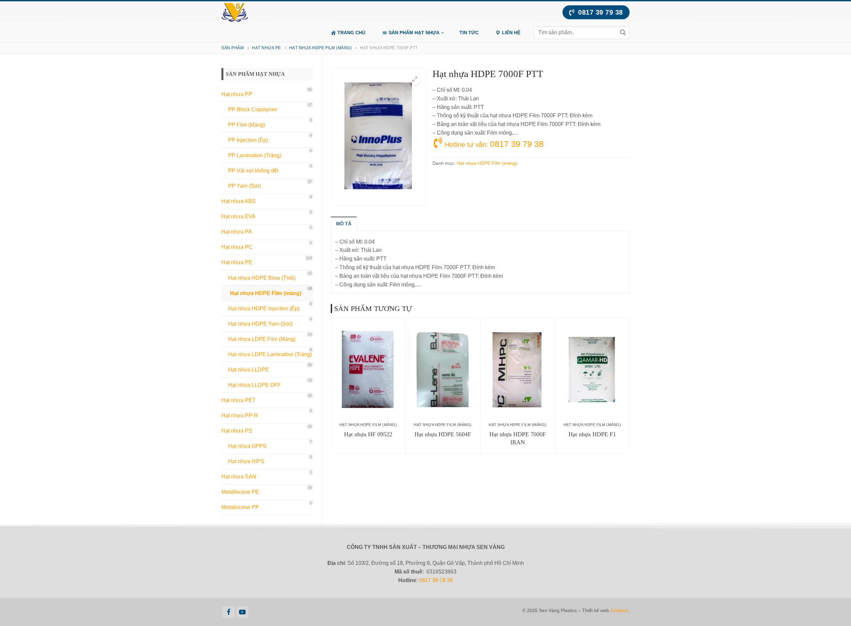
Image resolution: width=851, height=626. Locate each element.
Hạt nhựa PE (266, 48)
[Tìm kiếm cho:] (582, 32)
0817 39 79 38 (599, 12)
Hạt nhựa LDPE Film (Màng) (262, 339)
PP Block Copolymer (252, 109)
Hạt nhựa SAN (238, 476)
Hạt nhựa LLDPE (248, 369)
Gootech (619, 610)
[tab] (344, 224)
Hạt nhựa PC (237, 247)
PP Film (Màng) (246, 125)
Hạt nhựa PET (238, 400)
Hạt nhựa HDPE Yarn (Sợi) (260, 324)
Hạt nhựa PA (236, 232)
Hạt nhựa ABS (238, 201)
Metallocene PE (240, 492)
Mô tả (343, 223)
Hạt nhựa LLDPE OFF (254, 385)
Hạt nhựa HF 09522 (368, 434)
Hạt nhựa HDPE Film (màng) (320, 48)
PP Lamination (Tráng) (254, 155)
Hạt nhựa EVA (238, 216)
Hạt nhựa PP (236, 94)
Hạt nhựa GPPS (247, 446)
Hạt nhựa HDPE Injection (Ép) (264, 308)
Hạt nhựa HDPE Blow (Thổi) (262, 278)
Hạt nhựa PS (236, 431)
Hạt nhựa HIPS (246, 461)
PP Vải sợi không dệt (253, 170)
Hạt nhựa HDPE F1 (592, 434)
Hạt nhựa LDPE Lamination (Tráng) (270, 354)
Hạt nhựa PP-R (239, 415)
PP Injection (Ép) (248, 140)
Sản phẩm (232, 48)
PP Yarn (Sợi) (244, 186)
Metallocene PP (240, 507)
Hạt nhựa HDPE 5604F (443, 434)
